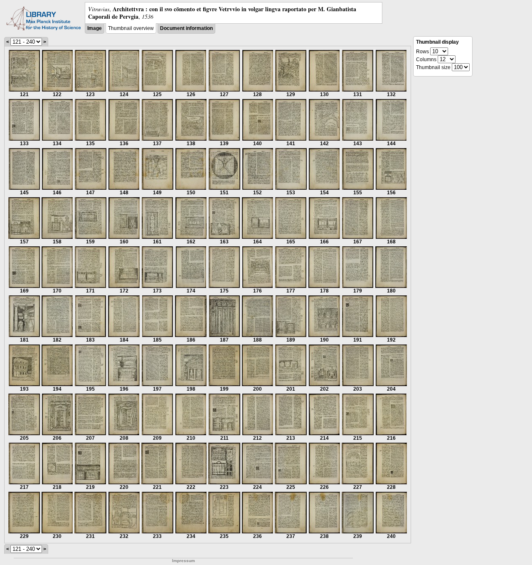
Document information (186, 28)
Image (94, 28)
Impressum (183, 560)
